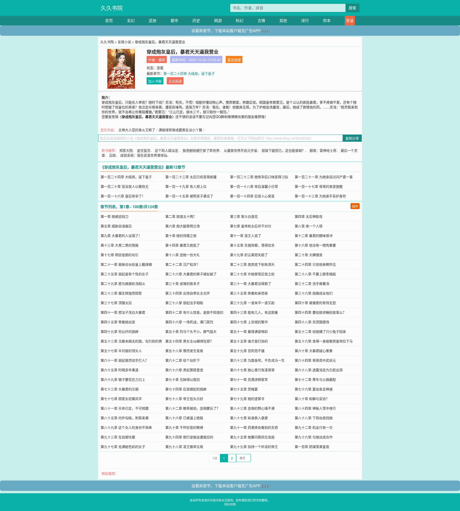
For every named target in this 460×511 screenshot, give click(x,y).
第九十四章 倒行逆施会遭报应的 (189, 437)
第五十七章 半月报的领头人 (121, 350)
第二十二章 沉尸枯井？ (182, 264)
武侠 (152, 20)
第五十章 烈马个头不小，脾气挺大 (191, 331)
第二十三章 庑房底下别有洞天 (252, 264)
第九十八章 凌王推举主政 (184, 446)
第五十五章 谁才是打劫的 (249, 341)
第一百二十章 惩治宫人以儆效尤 (125, 186)
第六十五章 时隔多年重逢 (119, 369)
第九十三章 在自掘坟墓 (118, 437)
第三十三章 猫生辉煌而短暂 (121, 293)
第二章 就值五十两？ (180, 216)
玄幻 (131, 20)
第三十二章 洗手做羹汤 (312, 283)
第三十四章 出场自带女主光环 (187, 293)
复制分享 (352, 138)
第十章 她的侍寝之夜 (180, 235)
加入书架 (155, 81)
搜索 (352, 8)
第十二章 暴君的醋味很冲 (314, 235)
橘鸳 (161, 59)
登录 (350, 20)
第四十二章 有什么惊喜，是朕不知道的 (194, 312)
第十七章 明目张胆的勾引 (119, 254)
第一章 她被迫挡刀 (114, 216)
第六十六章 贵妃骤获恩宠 (184, 369)
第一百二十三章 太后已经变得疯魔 (191, 176)
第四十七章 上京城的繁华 (249, 321)
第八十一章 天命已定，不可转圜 (125, 408)
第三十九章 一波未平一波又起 (252, 302)
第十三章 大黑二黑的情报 (119, 245)
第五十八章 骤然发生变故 (184, 350)
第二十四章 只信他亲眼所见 (315, 264)
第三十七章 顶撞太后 (116, 302)
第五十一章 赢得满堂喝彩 (249, 331)
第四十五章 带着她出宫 (118, 321)
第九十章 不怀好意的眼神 (184, 427)
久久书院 (112, 8)
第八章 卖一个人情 (308, 225)
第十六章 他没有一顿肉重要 (315, 245)
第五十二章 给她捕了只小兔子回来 (320, 331)
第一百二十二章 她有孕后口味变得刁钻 (259, 176)
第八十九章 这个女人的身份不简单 (126, 427)
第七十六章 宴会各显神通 (314, 389)
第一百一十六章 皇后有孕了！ (123, 196)
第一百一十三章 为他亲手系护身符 (320, 196)
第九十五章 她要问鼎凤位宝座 (252, 437)
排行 (305, 20)
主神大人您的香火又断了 (136, 129)
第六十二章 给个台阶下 (182, 360)
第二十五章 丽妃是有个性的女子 (125, 273)
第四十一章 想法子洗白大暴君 (123, 312)
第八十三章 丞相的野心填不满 (252, 408)
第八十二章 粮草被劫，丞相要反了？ (192, 408)
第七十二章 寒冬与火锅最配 (315, 379)
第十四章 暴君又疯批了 (182, 245)
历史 (196, 20)
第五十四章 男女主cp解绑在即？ (189, 341)
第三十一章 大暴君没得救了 (250, 283)
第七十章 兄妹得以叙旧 (182, 379)
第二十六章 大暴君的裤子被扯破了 (191, 273)
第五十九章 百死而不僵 (247, 350)
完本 (327, 20)
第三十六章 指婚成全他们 (314, 293)
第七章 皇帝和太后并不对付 (250, 225)
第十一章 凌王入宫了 (245, 235)
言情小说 (124, 41)
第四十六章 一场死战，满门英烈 (189, 321)
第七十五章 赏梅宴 (244, 389)
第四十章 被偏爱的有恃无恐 (315, 302)
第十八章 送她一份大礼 (182, 254)
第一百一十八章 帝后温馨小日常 (254, 186)
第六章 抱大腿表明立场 (182, 225)
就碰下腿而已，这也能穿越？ (283, 150)
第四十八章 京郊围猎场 (312, 321)
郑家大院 (126, 150)
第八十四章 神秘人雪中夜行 (315, 408)
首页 (109, 20)
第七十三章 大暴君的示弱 (119, 389)
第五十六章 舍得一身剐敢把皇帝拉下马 (324, 341)
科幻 (239, 20)
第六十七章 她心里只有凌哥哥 (252, 369)
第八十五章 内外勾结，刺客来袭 (125, 417)
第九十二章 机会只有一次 (314, 427)
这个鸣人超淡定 (166, 150)
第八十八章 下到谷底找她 (314, 417)
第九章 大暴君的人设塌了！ (121, 235)
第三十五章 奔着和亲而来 (249, 293)
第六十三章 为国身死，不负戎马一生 (257, 360)
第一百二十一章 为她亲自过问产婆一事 (324, 176)
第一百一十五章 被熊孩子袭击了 (189, 196)
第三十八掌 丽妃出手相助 (184, 302)
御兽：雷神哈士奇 (323, 150)
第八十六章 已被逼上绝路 (184, 417)
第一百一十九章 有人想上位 (186, 186)
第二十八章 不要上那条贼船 (315, 273)
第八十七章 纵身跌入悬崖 (249, 417)
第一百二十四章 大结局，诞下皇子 (189, 73)
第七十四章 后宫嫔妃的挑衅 (186, 389)
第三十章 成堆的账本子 (182, 283)
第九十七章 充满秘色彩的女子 (123, 446)
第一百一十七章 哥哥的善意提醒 (319, 186)
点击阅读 (175, 81)
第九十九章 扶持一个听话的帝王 (254, 446)
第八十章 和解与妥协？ (312, 398)
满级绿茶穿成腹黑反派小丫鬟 (180, 129)
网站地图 (230, 504)
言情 (261, 20)
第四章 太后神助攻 (308, 216)
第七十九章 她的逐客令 (247, 398)
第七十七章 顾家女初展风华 (121, 398)
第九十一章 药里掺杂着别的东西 (254, 427)
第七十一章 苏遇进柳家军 (249, 379)
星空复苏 (143, 150)
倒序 (355, 206)
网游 (218, 20)
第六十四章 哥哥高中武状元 (315, 360)
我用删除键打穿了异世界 (201, 150)
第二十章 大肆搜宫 (308, 254)
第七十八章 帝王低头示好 (184, 398)
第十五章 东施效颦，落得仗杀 (252, 245)
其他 (283, 20)
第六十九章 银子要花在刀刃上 (123, 379)
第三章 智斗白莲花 (244, 216)
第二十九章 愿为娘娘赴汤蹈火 (123, 283)
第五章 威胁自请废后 (116, 225)
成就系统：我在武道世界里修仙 (143, 155)
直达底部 (234, 59)
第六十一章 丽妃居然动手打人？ (125, 360)
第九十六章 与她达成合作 (314, 437)
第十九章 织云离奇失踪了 (249, 254)
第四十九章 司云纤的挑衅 (119, 331)
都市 (174, 20)
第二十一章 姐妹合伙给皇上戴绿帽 (126, 264)
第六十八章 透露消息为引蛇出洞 (319, 369)
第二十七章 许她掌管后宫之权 (252, 273)
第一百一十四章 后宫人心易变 (252, 196)
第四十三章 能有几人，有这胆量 (254, 312)
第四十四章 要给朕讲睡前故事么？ (320, 312)
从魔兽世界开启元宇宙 (240, 150)
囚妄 (112, 155)
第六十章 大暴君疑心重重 (314, 350)
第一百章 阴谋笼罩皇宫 (312, 446)
